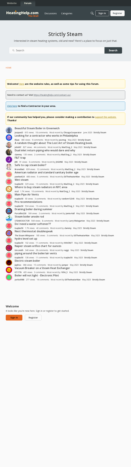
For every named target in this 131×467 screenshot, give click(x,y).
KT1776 (18, 272)
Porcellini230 (20, 213)
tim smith (19, 250)
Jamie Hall (70, 213)
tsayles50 (19, 184)
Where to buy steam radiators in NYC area (41, 187)
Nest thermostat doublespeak (34, 231)
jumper (65, 265)
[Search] (92, 13)
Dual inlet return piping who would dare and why (45, 150)
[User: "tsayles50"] (9, 181)
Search (113, 50)
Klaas (17, 140)
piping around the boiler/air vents (36, 253)
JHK (16, 162)
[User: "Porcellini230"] (9, 211)
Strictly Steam (99, 132)
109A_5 (64, 272)
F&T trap (20, 157)
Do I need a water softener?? (33, 224)
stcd (17, 191)
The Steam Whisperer (24, 235)
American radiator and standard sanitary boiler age (46, 172)
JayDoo (18, 265)
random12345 (68, 198)
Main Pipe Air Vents (27, 194)
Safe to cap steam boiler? (30, 165)
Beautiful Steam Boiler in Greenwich (37, 128)
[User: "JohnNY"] (9, 145)
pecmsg (62, 140)
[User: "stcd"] (9, 189)
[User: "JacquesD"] (9, 130)
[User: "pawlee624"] (9, 174)
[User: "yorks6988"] (9, 277)
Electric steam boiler (27, 260)
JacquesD (19, 132)
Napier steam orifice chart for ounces (38, 246)
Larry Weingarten (77, 220)
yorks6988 (19, 279)
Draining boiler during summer (33, 209)
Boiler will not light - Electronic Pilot (37, 275)
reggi (66, 250)
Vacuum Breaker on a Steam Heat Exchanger (42, 268)
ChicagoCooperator (73, 132)
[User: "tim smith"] (9, 248)
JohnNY (18, 147)
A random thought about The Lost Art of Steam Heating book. (54, 143)
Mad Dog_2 (67, 147)
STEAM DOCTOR (22, 220)
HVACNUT (68, 242)
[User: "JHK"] (9, 159)
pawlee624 (20, 176)
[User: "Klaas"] (9, 137)
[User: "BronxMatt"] (9, 167)
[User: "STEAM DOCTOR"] (9, 218)
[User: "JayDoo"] (9, 262)
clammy (18, 154)
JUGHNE (59, 162)
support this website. (105, 117)
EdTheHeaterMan (72, 176)
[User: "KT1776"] (9, 270)
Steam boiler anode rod (29, 216)
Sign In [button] (14, 317)
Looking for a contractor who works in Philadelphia (46, 135)
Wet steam (21, 180)
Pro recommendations (28, 202)
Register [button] (33, 317)
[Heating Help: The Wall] (22, 13)
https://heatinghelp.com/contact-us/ (52, 94)
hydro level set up (26, 238)
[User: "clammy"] (9, 152)
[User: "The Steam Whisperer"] (9, 233)
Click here (12, 105)
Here (21, 83)
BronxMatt (19, 169)
